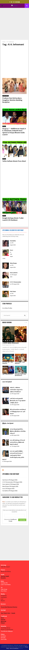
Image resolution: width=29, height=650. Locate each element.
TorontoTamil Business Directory (9, 607)
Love (2, 599)
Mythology (3, 621)
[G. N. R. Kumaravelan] (5, 287)
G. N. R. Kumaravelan (15, 282)
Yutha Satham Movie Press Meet (14, 161)
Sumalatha (13, 240)
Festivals (3, 619)
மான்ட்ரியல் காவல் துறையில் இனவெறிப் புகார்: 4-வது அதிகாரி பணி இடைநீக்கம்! (17, 400)
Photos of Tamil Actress (7, 629)
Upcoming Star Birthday (10, 474)
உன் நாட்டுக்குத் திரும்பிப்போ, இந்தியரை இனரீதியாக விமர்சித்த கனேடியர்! (18, 431)
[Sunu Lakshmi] (5, 278)
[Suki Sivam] (5, 296)
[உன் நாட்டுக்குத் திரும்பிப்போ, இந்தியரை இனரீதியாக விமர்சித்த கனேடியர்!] (5, 434)
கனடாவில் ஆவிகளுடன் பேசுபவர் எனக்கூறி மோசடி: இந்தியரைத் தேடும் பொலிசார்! (17, 442)
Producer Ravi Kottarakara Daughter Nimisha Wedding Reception (12, 100)
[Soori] (5, 255)
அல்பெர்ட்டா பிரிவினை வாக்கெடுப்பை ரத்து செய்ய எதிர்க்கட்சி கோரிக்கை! (16, 389)
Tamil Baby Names (5, 628)
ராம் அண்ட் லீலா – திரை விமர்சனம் (7, 362)
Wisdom (3, 600)
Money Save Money (6, 571)
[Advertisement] (14, 23)
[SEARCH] (25, 315)
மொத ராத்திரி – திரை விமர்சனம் (20, 362)
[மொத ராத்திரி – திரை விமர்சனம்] (21, 358)
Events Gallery (5, 95)
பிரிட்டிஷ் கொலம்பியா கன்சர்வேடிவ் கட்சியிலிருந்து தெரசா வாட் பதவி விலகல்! (18, 411)
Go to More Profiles (7, 308)
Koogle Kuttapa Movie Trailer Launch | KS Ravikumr (13, 219)
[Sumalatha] (5, 246)
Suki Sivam (13, 291)
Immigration (4, 595)
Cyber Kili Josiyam (5, 566)
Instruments (4, 597)
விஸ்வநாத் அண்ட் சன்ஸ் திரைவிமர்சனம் (20, 374)
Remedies (3, 578)
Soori (11, 250)
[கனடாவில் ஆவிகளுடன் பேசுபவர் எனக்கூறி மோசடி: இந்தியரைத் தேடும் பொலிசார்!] (5, 445)
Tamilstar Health (5, 576)
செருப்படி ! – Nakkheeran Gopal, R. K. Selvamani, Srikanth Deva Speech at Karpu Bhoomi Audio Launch (14, 131)
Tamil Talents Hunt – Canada (8, 613)
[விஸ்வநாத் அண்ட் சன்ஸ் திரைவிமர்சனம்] (21, 370)
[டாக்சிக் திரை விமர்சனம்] (14, 334)
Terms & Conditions (14, 648)
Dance (2, 618)
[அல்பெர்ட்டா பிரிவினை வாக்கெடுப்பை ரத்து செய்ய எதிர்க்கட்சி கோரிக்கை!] (5, 392)
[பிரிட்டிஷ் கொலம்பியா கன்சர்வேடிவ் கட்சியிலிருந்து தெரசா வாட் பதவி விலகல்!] (5, 414)
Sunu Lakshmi (13, 272)
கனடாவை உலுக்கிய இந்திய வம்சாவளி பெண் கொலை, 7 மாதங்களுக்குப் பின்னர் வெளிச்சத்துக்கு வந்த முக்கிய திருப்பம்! (13, 455)
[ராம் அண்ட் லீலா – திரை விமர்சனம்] (8, 358)
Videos (4, 126)
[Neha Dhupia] (5, 268)
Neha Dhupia (13, 263)
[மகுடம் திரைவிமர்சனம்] (8, 370)
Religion (3, 623)
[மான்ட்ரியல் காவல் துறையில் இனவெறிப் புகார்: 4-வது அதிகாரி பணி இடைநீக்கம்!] (5, 403)
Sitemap (21, 648)
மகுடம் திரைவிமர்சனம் (7, 374)
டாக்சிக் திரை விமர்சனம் (10, 343)
